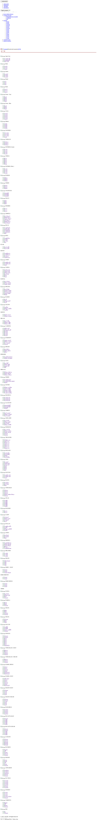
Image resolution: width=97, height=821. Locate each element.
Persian (6, 11)
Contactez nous (6, 39)
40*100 (8, 25)
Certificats (8, 18)
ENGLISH (6, 4)
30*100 (8, 28)
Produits (5, 20)
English (2, 11)
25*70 (7, 37)
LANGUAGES (4, 1)
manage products (7, 41)
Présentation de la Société (12, 16)
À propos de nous (7, 15)
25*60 (7, 38)
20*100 (8, 24)
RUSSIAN (6, 7)
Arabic (10, 11)
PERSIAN (6, 5)
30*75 (7, 33)
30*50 (7, 35)
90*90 (7, 21)
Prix (7, 19)
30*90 (7, 32)
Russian (15, 11)
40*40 (7, 27)
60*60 (7, 23)
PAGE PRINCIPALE (8, 14)
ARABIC (5, 6)
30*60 (7, 34)
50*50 (7, 29)
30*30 (7, 30)
